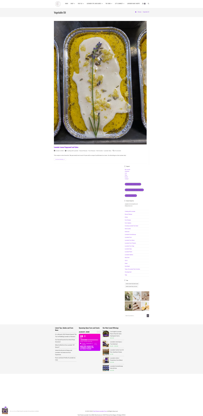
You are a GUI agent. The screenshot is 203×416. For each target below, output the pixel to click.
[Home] (135, 12)
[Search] (148, 315)
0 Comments (118, 150)
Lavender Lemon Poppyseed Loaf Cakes (66, 147)
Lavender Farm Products (130, 243)
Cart (126, 173)
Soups (126, 263)
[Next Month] (99, 332)
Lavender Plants (128, 251)
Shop (126, 175)
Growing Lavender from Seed (131, 225)
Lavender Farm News (130, 240)
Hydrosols (127, 231)
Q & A (126, 260)
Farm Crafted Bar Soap (132, 283)
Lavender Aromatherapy (130, 234)
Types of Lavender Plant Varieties (132, 269)
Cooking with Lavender (72, 150)
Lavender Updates (129, 254)
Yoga (126, 275)
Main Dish (127, 257)
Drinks (126, 217)
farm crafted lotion (131, 286)
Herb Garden (99, 150)
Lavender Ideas (107, 150)
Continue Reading (60, 160)
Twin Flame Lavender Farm (100, 411)
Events (126, 177)
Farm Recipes (91, 150)
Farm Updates (128, 223)
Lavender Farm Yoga (129, 246)
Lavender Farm (128, 237)
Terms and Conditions (133, 184)
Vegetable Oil (146, 12)
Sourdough (127, 266)
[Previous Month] (97, 332)
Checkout (127, 171)
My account (127, 169)
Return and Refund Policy (134, 189)
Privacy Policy (130, 195)
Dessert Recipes (83, 150)
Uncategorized (128, 272)
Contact (126, 178)
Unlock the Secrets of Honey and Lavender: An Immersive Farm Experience (63, 352)
